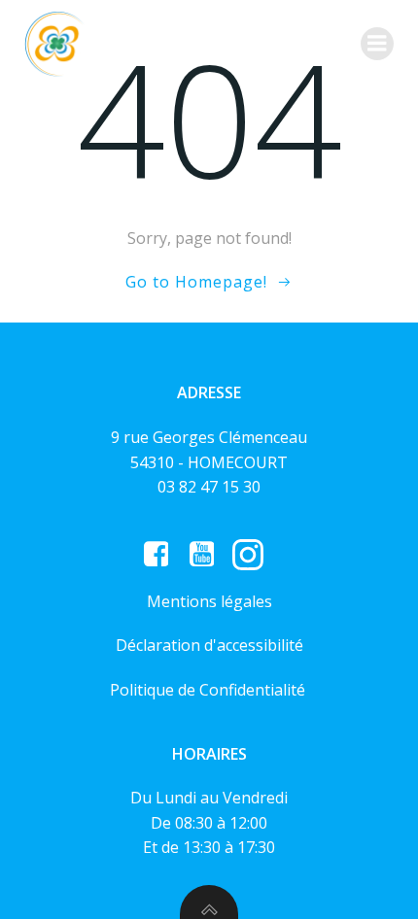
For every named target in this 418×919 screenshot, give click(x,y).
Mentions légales (209, 601)
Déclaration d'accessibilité (209, 645)
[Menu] (377, 43)
